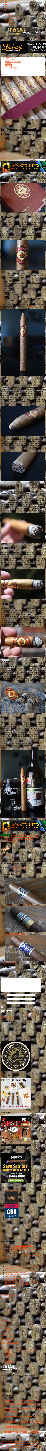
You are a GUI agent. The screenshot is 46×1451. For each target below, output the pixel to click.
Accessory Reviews (12, 18)
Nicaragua (3, 1443)
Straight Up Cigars (7, 1339)
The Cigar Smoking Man (9, 1343)
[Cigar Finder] (12, 1203)
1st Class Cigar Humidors (9, 1295)
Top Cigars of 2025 (11, 1280)
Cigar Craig (5, 1306)
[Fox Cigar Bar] (16, 1108)
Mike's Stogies (6, 1324)
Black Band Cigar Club (9, 1298)
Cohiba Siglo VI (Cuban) (18, 1248)
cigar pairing (19, 837)
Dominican (18, 1443)
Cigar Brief (4, 1302)
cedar (7, 1443)
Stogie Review (6, 1332)
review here (32, 306)
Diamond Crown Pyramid (14, 839)
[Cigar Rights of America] (12, 1217)
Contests (8, 20)
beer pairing (32, 835)
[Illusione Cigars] (16, 1071)
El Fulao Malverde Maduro (24, 1246)
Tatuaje (38, 1445)
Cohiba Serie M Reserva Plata (15, 934)
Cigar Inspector (6, 1309)
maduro (7, 1447)
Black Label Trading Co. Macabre (16, 1274)
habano (23, 1447)
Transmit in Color (13, 841)
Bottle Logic (10, 837)
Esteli (7, 1445)
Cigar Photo (5, 1317)
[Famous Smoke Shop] (16, 1183)
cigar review (27, 837)
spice (13, 1443)
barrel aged (14, 835)
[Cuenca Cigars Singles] (16, 1145)
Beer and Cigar (23, 835)
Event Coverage (10, 1354)
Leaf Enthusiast (6, 1321)
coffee (33, 1443)
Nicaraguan (10, 1441)
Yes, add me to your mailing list (14, 1007)
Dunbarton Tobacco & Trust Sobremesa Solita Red (22, 1282)
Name (3, 995)
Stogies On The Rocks (8, 1335)
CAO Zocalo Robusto (20, 867)
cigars (38, 1447)
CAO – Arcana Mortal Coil (20, 869)
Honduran (27, 1445)
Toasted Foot (5, 1346)
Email (3, 999)
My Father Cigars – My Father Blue (17, 1284)
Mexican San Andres (6, 1449)
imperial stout (27, 839)
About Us (8, 22)
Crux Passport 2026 (12, 962)
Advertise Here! (10, 1227)
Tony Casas (7, 140)
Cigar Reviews (10, 14)
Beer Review (30, 1441)
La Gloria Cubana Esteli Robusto (31, 1253)
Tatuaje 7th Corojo (11, 1286)
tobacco (28, 1447)
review (31, 1447)
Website (3, 1003)
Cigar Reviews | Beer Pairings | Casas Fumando (21, 1350)
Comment (5, 977)
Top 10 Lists (9, 16)
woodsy (19, 1447)
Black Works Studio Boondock (15, 1278)
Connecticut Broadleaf (14, 1445)
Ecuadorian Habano (26, 1443)
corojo (35, 1447)
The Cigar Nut (6, 1313)
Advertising (13, 24)
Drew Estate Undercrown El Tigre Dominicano (21, 905)
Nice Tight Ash (6, 1328)
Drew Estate (33, 1445)
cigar (11, 1443)
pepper (22, 1445)
